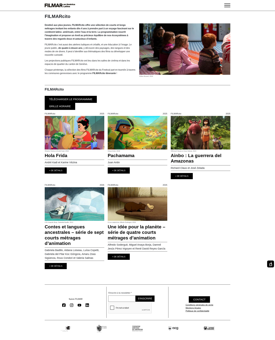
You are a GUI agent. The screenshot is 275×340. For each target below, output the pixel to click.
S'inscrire (145, 298)
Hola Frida (56, 155)
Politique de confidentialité (197, 311)
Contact (199, 299)
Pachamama (121, 155)
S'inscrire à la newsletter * (120, 293)
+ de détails (55, 170)
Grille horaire (60, 106)
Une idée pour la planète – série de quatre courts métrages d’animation (136, 232)
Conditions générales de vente (199, 305)
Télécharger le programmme (70, 99)
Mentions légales (193, 308)
